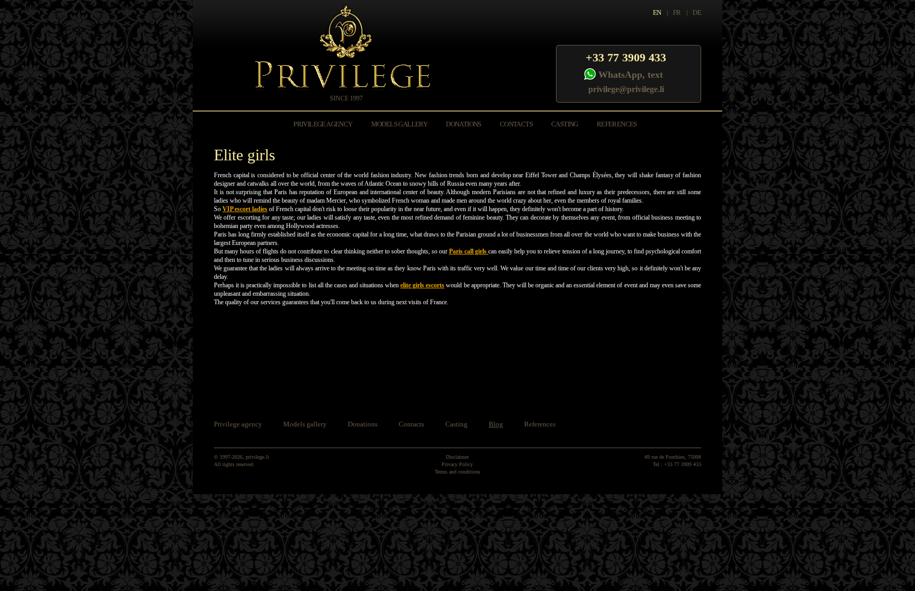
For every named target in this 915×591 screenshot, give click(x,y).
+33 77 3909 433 (626, 57)
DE (697, 12)
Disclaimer (457, 457)
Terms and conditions (457, 472)
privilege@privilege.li (626, 89)
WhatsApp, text (630, 74)
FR (677, 12)
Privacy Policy (457, 464)
